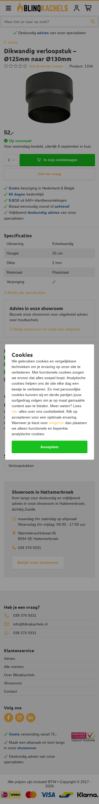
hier (15, 411)
